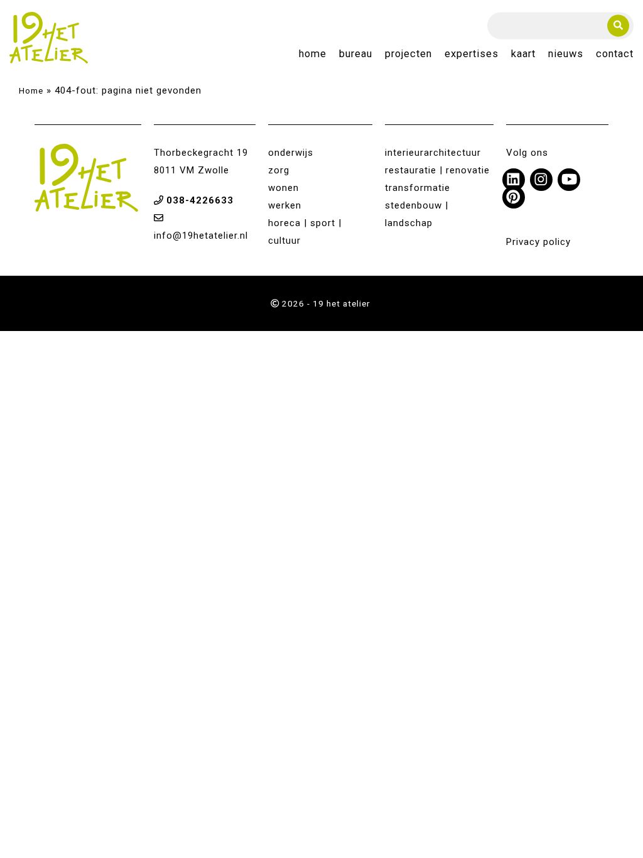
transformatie (417, 187)
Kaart (523, 54)
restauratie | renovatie (437, 170)
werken (284, 205)
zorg (278, 170)
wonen (283, 187)
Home (313, 54)
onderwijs (290, 152)
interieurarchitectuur (433, 152)
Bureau (355, 54)
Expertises (472, 54)
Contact (615, 54)
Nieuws (565, 54)
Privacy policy (538, 241)
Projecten (408, 54)
